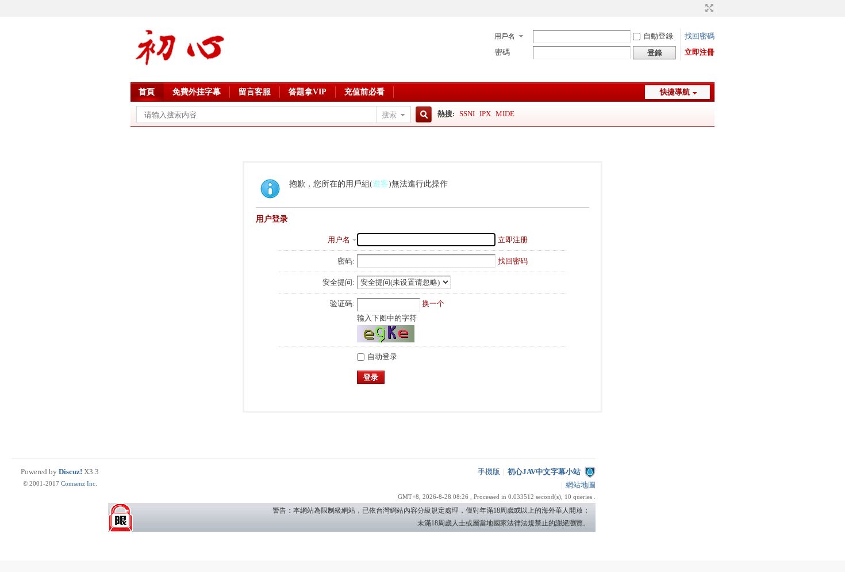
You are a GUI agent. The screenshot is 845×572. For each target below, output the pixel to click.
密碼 (502, 52)
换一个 (433, 303)
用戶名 (504, 36)
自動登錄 (658, 36)
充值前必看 (364, 91)
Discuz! (70, 471)
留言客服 (255, 91)
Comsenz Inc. (79, 483)
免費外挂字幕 (196, 91)
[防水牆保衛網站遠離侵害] (590, 471)
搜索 (389, 114)
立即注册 (513, 239)
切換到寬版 (708, 8)
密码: (346, 261)
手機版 (489, 471)
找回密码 (513, 261)
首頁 (147, 91)
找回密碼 (700, 36)
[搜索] (422, 114)
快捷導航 (675, 91)
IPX (485, 113)
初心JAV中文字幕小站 (544, 471)
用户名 (339, 239)
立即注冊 (700, 52)
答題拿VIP (308, 91)
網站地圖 (581, 485)
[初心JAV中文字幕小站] (180, 75)
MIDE (505, 113)
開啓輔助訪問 (698, 8)
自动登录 (382, 356)
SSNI (467, 113)
